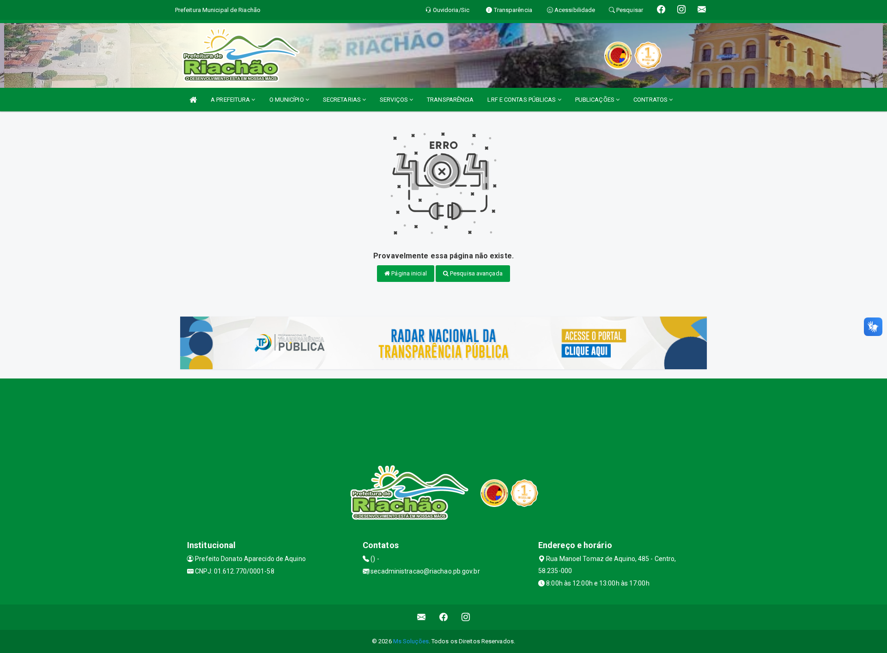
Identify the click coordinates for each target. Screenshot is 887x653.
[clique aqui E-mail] (421, 617)
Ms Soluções (411, 641)
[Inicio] (193, 99)
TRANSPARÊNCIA (450, 99)
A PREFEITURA (231, 99)
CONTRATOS (651, 99)
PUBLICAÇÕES (595, 99)
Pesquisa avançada (476, 273)
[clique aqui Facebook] (444, 617)
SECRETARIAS (342, 99)
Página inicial (408, 273)
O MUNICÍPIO (287, 99)
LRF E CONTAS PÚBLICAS (522, 99)
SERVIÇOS (394, 99)
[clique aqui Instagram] (466, 617)
